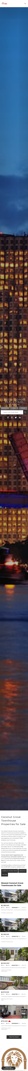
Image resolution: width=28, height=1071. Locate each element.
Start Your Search (14, 1037)
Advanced (5, 408)
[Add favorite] (25, 913)
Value (23, 408)
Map (14, 408)
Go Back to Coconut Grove (9, 870)
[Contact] (23, 1059)
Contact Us (22, 870)
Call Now (4, 874)
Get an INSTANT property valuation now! (13, 867)
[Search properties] (25, 412)
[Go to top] (24, 1062)
